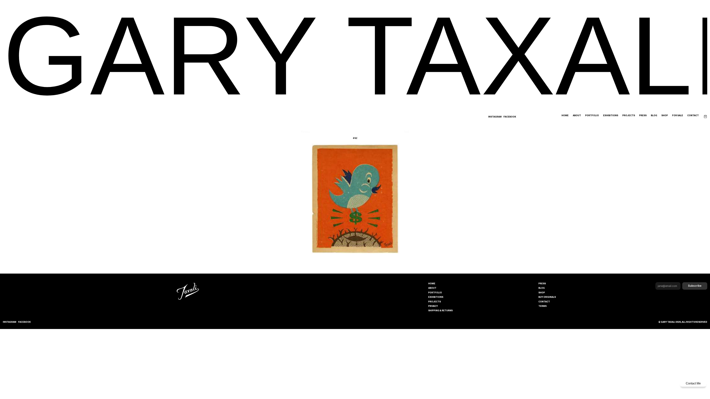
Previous (305, 132)
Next (406, 132)
